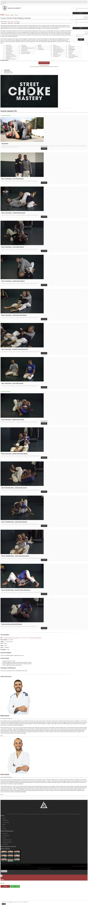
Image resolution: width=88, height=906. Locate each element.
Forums (4, 837)
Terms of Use (74, 866)
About (4, 824)
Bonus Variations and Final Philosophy (11, 624)
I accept (3, 903)
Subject (12, 15)
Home (4, 817)
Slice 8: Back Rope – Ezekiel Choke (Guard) (12, 419)
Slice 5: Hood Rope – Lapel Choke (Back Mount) (14, 315)
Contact (4, 828)
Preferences (5, 844)
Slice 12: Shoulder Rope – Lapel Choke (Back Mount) (15, 556)
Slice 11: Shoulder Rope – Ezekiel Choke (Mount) (14, 522)
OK (15, 886)
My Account (71, 57)
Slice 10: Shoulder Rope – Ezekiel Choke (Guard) (14, 487)
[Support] (4, 1)
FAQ (3, 826)
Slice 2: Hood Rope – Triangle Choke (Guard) (13, 213)
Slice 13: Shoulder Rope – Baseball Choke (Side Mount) (15, 590)
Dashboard (2, 14)
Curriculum (7, 15)
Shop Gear (71, 47)
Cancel (5, 886)
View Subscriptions (44, 65)
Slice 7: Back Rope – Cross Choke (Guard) (12, 383)
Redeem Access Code (7, 839)
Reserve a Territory (25, 53)
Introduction (4, 143)
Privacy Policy (80, 866)
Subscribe (31, 66)
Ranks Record (56, 56)
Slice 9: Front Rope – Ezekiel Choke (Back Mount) (14, 453)
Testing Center (6, 822)
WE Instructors (41, 49)
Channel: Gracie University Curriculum (11, 637)
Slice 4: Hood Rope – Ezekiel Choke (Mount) (13, 281)
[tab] (7, 70)
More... (1, 735)
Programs (2, 15)
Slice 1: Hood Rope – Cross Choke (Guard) (12, 178)
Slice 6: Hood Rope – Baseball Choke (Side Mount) (14, 349)
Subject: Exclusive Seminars (35, 637)
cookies (10, 901)
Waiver (85, 866)
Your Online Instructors (11, 58)
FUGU (30, 864)
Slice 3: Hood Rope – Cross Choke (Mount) (12, 247)
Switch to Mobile (47, 868)
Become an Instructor (7, 841)
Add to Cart (8, 72)
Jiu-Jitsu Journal (6, 835)
